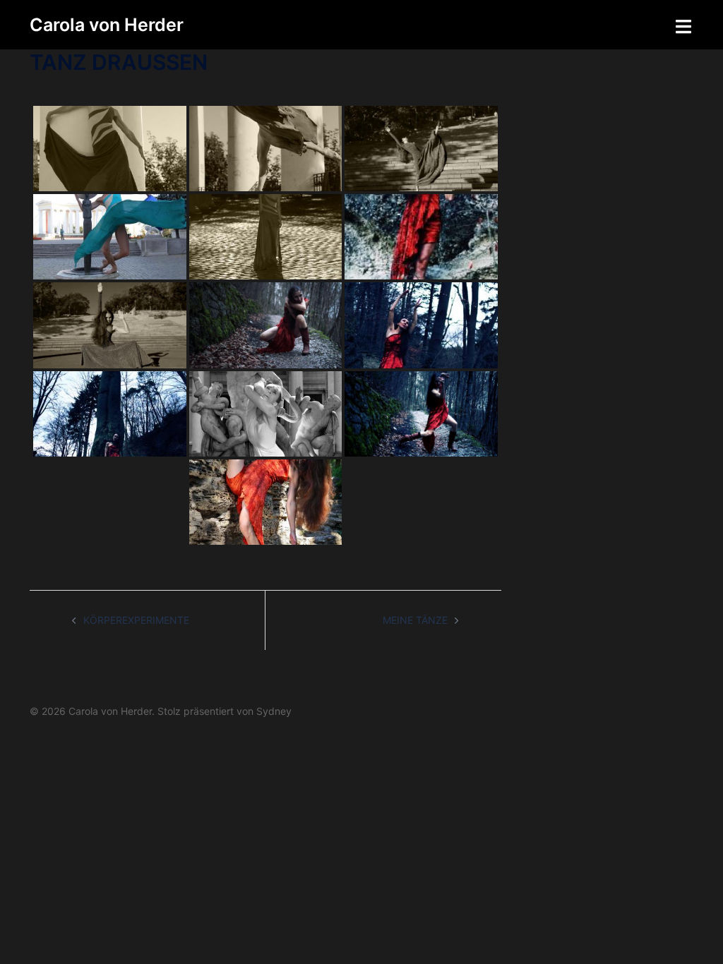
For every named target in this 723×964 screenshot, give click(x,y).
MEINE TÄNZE (415, 620)
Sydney (274, 711)
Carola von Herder (107, 24)
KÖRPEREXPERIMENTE (136, 620)
